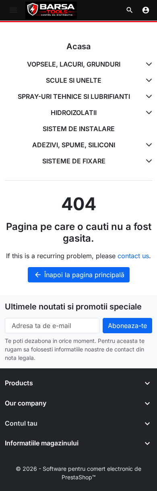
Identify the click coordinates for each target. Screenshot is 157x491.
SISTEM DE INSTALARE (79, 129)
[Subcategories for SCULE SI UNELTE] (147, 80)
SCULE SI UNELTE (73, 80)
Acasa (78, 46)
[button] (129, 10)
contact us (133, 256)
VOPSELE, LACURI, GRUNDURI (73, 64)
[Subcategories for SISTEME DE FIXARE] (147, 161)
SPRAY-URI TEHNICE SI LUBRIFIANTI (74, 96)
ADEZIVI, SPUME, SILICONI (73, 145)
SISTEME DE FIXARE (73, 161)
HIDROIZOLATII (74, 113)
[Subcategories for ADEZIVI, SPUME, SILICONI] (147, 144)
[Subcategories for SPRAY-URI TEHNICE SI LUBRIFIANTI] (147, 96)
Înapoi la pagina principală (79, 275)
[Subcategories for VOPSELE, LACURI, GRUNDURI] (147, 64)
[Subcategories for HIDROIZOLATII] (147, 112)
